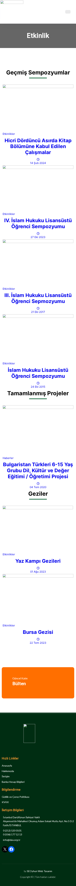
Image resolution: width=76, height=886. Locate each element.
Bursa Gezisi (38, 632)
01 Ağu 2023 (38, 571)
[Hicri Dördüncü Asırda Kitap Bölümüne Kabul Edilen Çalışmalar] (38, 108)
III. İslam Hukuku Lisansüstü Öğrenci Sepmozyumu (38, 298)
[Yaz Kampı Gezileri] (38, 529)
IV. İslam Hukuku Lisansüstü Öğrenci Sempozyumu (38, 223)
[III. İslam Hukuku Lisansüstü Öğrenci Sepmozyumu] (38, 263)
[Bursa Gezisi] (38, 598)
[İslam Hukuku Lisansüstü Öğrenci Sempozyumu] (38, 337)
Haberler (8, 458)
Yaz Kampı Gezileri (38, 561)
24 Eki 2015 (38, 386)
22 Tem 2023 (38, 642)
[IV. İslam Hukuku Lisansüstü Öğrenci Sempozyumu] (38, 188)
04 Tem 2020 (38, 487)
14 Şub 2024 (38, 163)
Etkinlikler (9, 134)
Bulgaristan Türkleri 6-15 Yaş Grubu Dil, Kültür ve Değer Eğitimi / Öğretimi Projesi (38, 470)
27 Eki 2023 (38, 237)
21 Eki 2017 (38, 312)
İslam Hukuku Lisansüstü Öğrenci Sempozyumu (38, 373)
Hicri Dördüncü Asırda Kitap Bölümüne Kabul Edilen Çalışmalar (38, 146)
